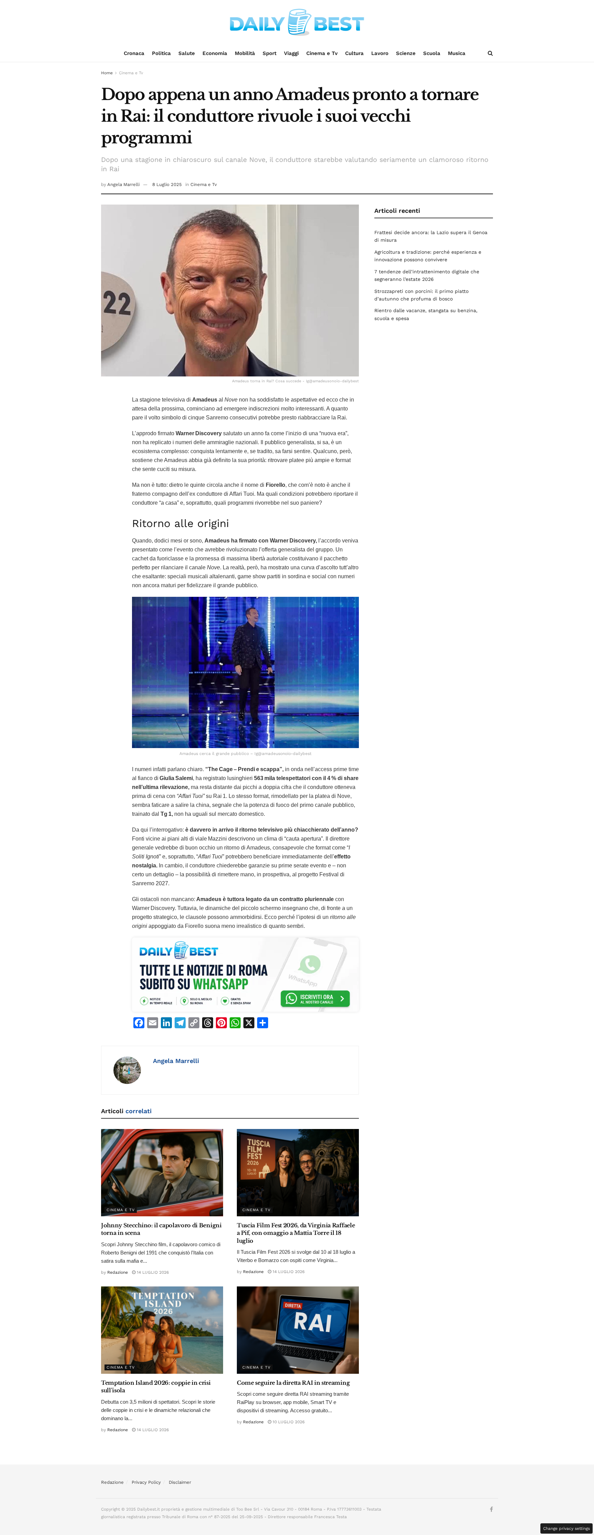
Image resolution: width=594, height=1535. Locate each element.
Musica (456, 53)
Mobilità (245, 53)
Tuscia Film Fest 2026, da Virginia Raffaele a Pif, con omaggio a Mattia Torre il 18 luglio (296, 1233)
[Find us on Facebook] (491, 1509)
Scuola (431, 53)
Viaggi (291, 53)
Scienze (406, 53)
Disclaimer (180, 1482)
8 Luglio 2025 (167, 184)
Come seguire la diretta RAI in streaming (293, 1382)
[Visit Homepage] (297, 22)
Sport (269, 53)
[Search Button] (490, 53)
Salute (186, 53)
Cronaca (134, 53)
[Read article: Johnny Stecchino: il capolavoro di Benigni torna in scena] (162, 1172)
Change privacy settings (566, 1528)
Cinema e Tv (322, 53)
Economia (214, 53)
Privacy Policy (146, 1482)
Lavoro (379, 53)
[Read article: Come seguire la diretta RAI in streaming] (298, 1330)
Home (107, 72)
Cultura (354, 53)
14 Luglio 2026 (152, 1272)
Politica (161, 53)
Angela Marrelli (123, 184)
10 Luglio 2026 (288, 1421)
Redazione (117, 1272)
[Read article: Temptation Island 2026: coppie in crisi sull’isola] (162, 1330)
